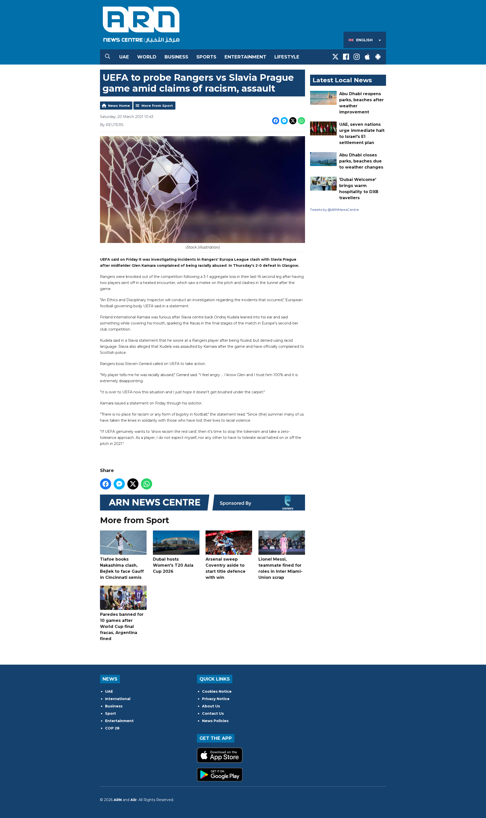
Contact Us (213, 713)
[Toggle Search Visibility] (107, 57)
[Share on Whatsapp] (301, 120)
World (146, 57)
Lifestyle (286, 57)
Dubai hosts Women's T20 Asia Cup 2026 (173, 565)
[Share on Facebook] (275, 120)
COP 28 (112, 728)
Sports (206, 57)
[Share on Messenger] (284, 120)
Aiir (133, 799)
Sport (110, 713)
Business (176, 57)
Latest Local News (342, 80)
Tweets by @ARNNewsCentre (334, 210)
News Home (119, 106)
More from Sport (157, 106)
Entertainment (245, 57)
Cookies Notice (217, 691)
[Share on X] (292, 120)
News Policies (215, 721)
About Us (211, 706)
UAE (124, 57)
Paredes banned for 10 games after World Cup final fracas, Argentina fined (122, 626)
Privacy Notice (216, 699)
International (117, 699)
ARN (118, 799)
